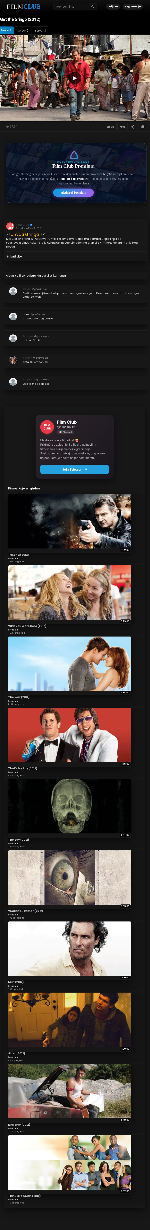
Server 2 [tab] (22, 31)
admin (15, 558)
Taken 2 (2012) (18, 555)
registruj (31, 276)
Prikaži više (14, 256)
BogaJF (28, 379)
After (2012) (16, 1053)
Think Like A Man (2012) (24, 1196)
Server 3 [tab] (40, 31)
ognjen (27, 357)
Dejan (27, 289)
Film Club (22, 225)
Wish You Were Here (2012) (27, 626)
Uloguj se (12, 276)
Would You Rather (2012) (25, 911)
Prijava (113, 6)
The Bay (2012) (18, 840)
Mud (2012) (16, 982)
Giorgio (28, 336)
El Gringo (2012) (19, 1125)
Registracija (133, 6)
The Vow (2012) (19, 697)
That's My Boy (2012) (22, 768)
